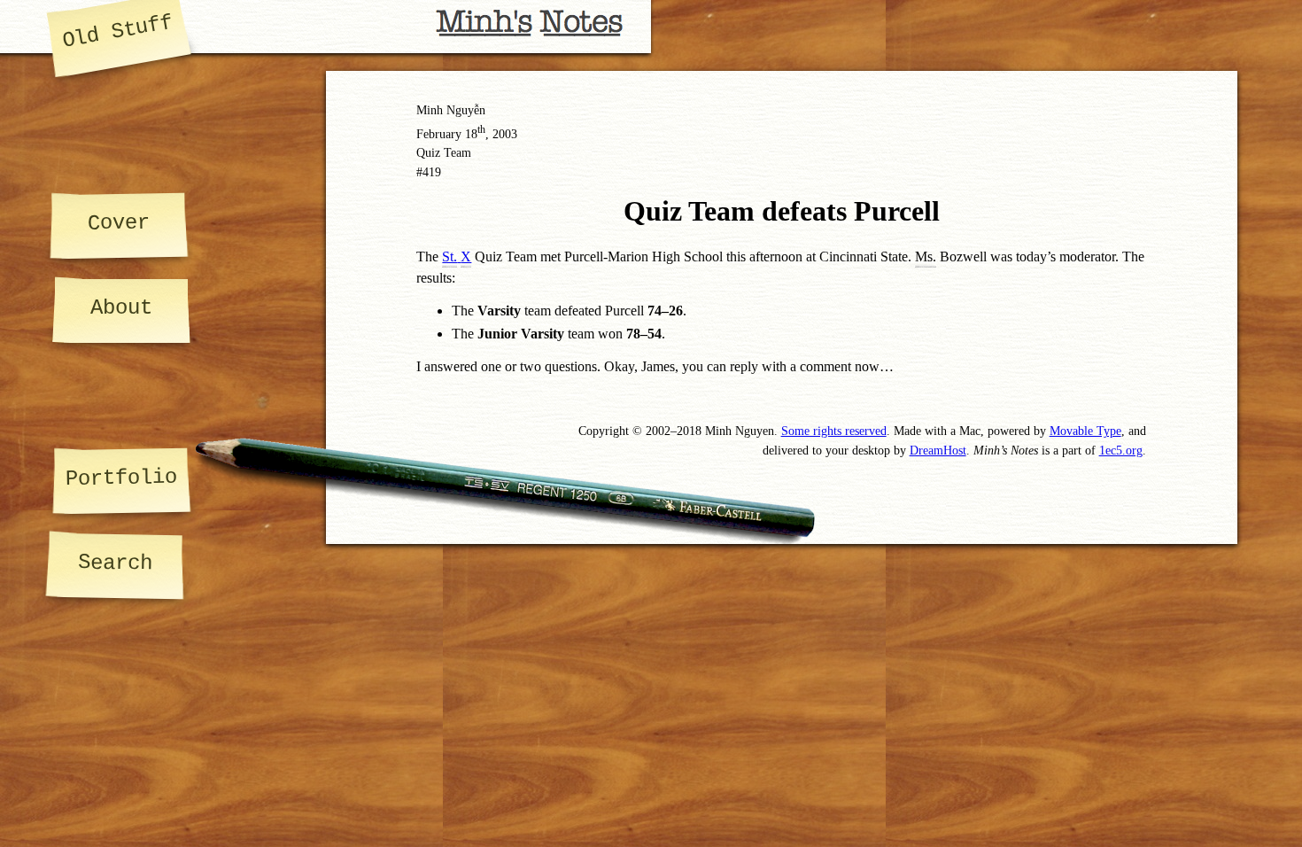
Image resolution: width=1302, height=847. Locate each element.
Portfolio (121, 478)
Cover (118, 222)
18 (475, 134)
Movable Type (1085, 431)
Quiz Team (443, 152)
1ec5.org (1121, 450)
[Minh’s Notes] (325, 26)
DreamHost (938, 450)
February (438, 134)
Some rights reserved (834, 431)
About (121, 308)
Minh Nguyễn (450, 110)
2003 (504, 134)
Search (115, 562)
